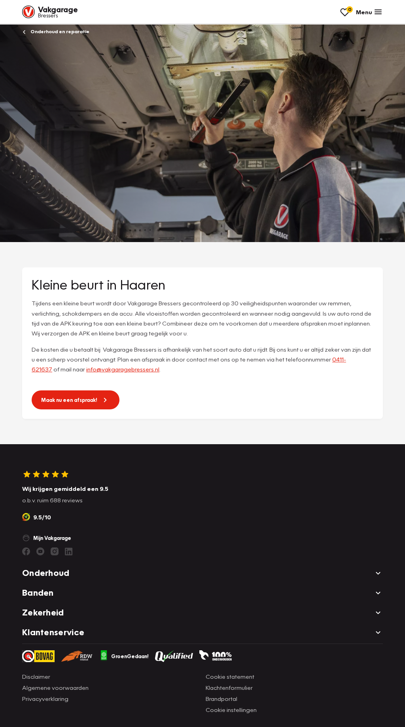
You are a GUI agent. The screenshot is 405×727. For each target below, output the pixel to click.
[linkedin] (69, 551)
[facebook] (26, 551)
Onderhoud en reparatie (59, 31)
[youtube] (40, 551)
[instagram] (55, 551)
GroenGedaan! (130, 656)
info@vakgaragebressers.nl (122, 369)
